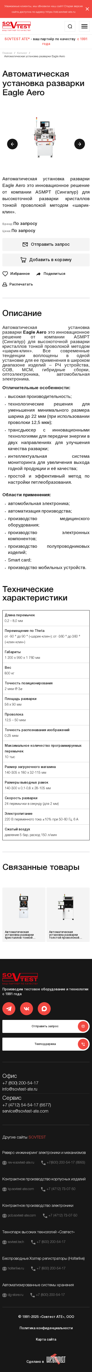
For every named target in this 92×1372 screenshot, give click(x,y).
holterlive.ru (16, 1268)
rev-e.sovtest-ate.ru (21, 1162)
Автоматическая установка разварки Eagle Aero (34, 56)
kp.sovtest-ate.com (21, 1189)
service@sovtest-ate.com (25, 1111)
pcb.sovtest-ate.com (22, 1215)
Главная (7, 53)
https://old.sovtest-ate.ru (60, 12)
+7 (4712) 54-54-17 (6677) (26, 1105)
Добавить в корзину (50, 260)
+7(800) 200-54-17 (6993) (66, 1162)
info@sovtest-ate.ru (19, 1089)
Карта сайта (46, 1339)
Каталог (22, 53)
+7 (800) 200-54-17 (20, 1083)
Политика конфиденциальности (46, 1328)
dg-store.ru (15, 1295)
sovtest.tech (16, 1242)
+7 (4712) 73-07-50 (60, 1189)
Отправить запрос (50, 244)
